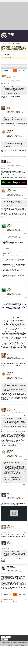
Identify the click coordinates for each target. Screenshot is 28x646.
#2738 (25, 361)
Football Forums (9, 43)
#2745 (25, 574)
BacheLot (9, 106)
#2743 (25, 532)
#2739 (25, 381)
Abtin (8, 493)
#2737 (25, 297)
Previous (5, 70)
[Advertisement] (14, 16)
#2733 (25, 139)
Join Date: (8, 80)
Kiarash (8, 525)
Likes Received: (10, 81)
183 (15, 70)
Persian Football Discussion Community (20, 43)
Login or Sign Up (23, 0)
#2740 (25, 415)
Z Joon (8, 353)
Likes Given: (18, 81)
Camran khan (10, 130)
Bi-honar (9, 75)
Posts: (16, 80)
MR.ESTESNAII (10, 566)
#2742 (25, 501)
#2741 (25, 459)
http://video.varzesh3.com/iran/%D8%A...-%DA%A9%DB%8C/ (11, 366)
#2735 (25, 198)
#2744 (25, 548)
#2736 (25, 233)
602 (20, 70)
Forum (4, 43)
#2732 (25, 115)
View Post (19, 201)
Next (24, 70)
